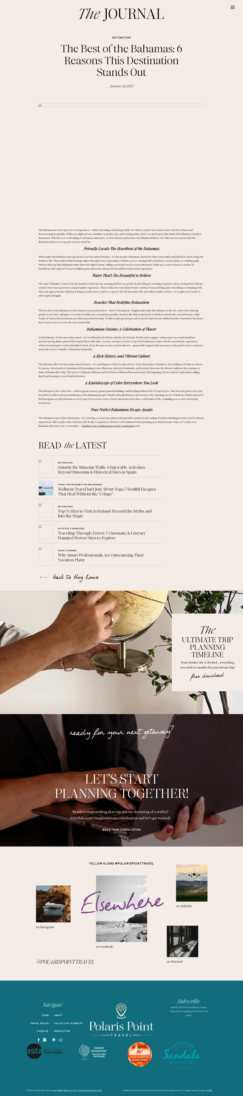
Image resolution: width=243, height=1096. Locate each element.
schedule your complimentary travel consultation (107, 425)
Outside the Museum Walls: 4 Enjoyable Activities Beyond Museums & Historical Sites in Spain (101, 469)
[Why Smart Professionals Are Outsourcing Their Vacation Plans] (46, 554)
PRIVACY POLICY (70, 1090)
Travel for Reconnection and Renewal (80, 484)
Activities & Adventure (71, 528)
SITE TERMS (57, 1090)
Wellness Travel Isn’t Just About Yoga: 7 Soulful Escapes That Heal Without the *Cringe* (107, 491)
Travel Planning (67, 550)
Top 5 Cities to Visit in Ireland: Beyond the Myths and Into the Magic (105, 513)
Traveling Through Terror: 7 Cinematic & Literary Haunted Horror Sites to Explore (102, 535)
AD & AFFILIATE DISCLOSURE (90, 1090)
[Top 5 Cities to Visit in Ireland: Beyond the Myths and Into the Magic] (46, 510)
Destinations (121, 38)
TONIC (209, 1090)
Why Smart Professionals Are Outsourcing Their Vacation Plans (101, 557)
